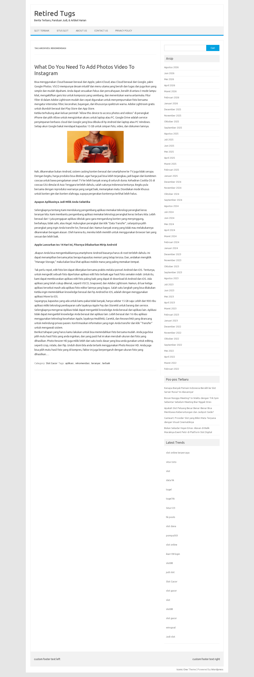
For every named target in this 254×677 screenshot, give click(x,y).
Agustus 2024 (171, 206)
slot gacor (171, 590)
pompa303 (172, 535)
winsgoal (171, 627)
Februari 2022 (171, 368)
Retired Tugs (54, 13)
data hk (170, 480)
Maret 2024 (170, 236)
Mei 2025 (169, 151)
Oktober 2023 (171, 266)
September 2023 (173, 272)
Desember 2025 (172, 109)
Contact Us (101, 30)
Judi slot (170, 636)
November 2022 (172, 332)
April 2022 (169, 356)
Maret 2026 (170, 91)
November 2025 (172, 115)
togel (169, 489)
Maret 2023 (170, 308)
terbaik (106, 363)
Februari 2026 (171, 97)
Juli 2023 (168, 284)
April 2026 (169, 85)
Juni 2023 (169, 290)
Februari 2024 (171, 242)
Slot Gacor (51, 363)
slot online (171, 544)
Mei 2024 (169, 224)
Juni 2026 (169, 73)
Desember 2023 (172, 254)
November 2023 (172, 260)
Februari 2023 (171, 314)
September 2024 (173, 200)
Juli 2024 (168, 212)
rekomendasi (82, 363)
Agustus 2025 (171, 133)
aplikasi (69, 363)
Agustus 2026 (171, 67)
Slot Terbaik (41, 30)
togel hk (170, 498)
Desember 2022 (172, 326)
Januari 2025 (171, 176)
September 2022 (173, 344)
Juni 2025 (169, 145)
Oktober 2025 (171, 121)
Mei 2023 (169, 296)
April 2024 (169, 230)
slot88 (169, 563)
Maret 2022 (170, 363)
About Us (81, 30)
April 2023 (169, 302)
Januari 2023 (171, 320)
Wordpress (217, 669)
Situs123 (170, 508)
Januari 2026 (171, 103)
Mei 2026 (169, 79)
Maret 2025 (170, 163)
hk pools (170, 517)
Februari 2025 (171, 169)
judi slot (170, 572)
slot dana (171, 526)
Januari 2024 (171, 248)
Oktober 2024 (171, 194)
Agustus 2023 (171, 278)
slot (168, 471)
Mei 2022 (169, 350)
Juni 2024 (169, 218)
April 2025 (169, 157)
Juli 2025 (168, 139)
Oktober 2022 (171, 338)
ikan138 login (173, 554)
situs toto (171, 462)
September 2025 (173, 127)
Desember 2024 (172, 181)
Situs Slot (62, 30)
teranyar (95, 363)
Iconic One (182, 669)
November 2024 (172, 187)
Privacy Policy (123, 30)
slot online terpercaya (177, 452)
